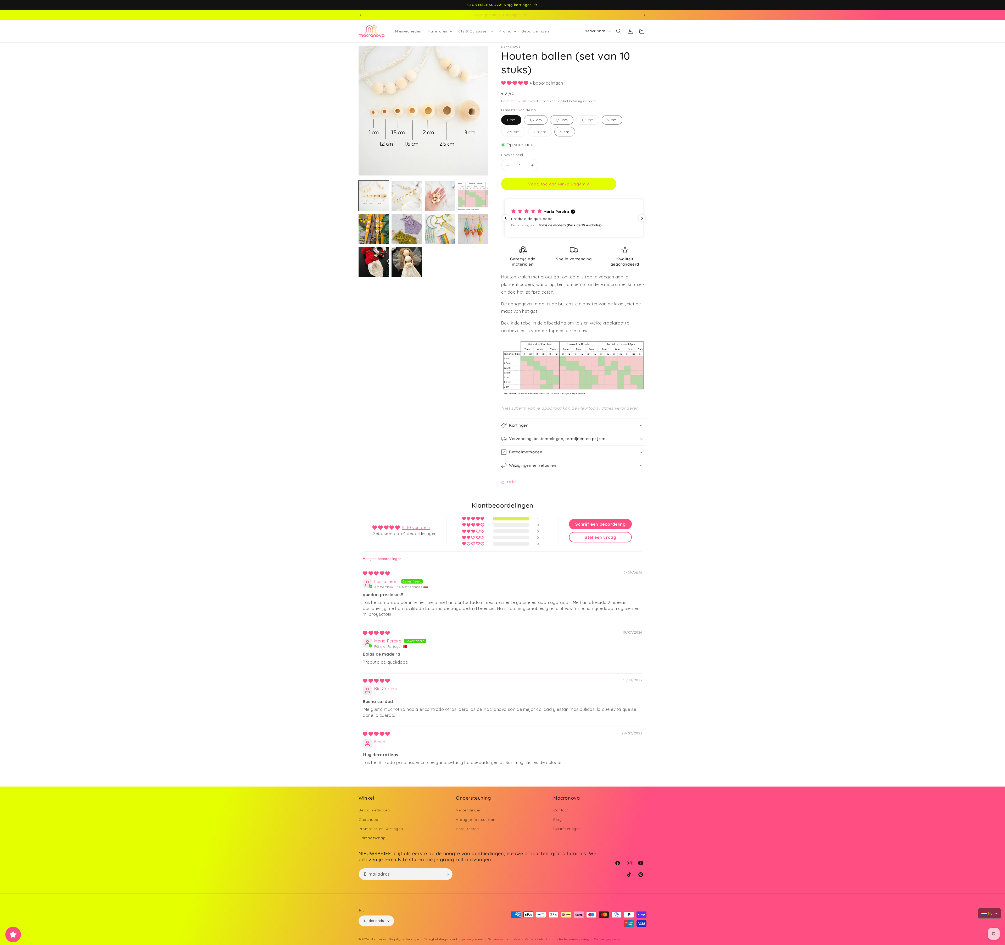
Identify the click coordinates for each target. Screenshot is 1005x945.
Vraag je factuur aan (475, 819)
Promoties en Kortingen (381, 828)
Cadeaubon (370, 819)
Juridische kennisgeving (570, 939)
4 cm (565, 131)
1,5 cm (561, 120)
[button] (439, 31)
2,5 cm (516, 132)
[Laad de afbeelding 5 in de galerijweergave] (374, 229)
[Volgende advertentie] (644, 15)
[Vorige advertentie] (360, 15)
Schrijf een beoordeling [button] (600, 524)
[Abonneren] (447, 874)
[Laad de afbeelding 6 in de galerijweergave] (407, 229)
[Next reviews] (642, 218)
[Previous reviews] (505, 218)
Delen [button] (512, 481)
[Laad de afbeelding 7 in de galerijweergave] (440, 229)
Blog (557, 819)
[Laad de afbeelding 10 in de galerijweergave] (407, 262)
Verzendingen (468, 810)
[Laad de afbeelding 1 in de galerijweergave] (374, 196)
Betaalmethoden (374, 810)
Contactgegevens (607, 939)
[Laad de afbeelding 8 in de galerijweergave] (473, 229)
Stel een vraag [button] (600, 537)
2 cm (612, 120)
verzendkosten (517, 101)
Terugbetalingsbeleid (440, 939)
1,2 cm (535, 120)
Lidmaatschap (372, 838)
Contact (560, 810)
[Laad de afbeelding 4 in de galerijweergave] (473, 196)
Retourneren (467, 828)
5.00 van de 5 (416, 527)
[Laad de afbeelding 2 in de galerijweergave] (407, 196)
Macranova (379, 939)
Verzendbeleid (536, 939)
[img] (376, 573)
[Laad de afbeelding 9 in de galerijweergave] (374, 262)
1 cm (511, 120)
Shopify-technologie (404, 939)
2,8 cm (542, 132)
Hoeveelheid (512, 155)
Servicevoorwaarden (504, 939)
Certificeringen (567, 828)
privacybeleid (472, 939)
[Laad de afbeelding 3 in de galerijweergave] (440, 196)
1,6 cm (590, 121)
